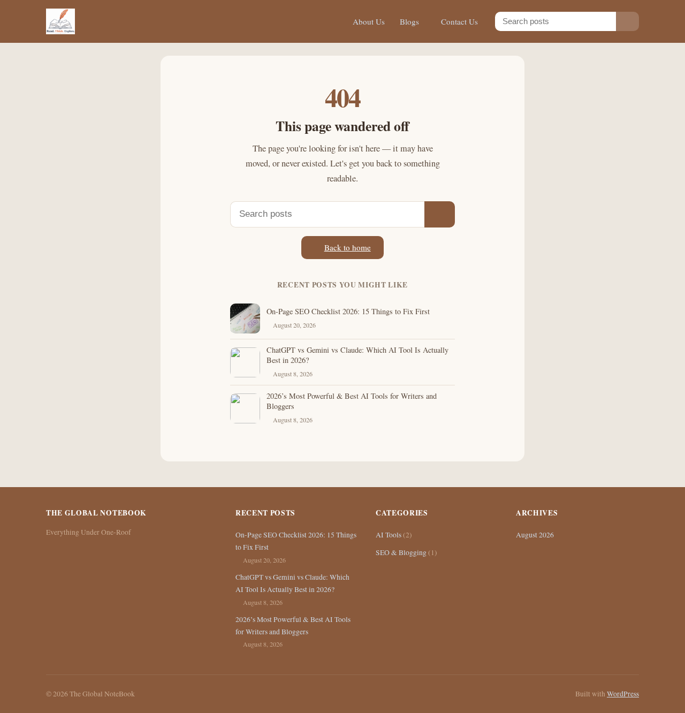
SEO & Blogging (401, 552)
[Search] (627, 21)
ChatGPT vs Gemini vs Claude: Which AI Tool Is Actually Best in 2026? (357, 355)
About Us (369, 21)
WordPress (623, 694)
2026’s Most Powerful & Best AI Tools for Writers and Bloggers (352, 401)
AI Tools (388, 535)
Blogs (409, 21)
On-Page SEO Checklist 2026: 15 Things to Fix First (348, 311)
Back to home (347, 247)
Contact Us (459, 21)
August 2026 (535, 535)
